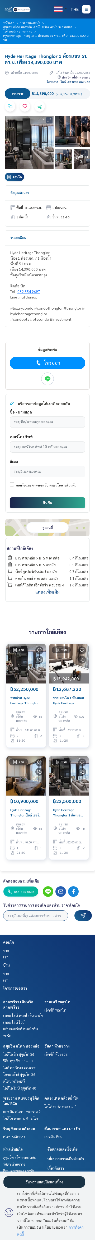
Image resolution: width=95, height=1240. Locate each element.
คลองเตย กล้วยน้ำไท (61, 1098)
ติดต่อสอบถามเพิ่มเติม (21, 881)
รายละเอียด (18, 238)
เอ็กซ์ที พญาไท (55, 1010)
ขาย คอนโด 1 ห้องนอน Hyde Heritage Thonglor (68, 701)
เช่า (5, 956)
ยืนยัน (47, 502)
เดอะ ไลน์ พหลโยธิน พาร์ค (23, 1015)
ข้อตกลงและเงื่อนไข (63, 1149)
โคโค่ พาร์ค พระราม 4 (60, 1106)
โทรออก (52, 363)
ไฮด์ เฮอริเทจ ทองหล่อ (17, 31)
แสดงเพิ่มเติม (47, 592)
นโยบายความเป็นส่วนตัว (66, 1158)
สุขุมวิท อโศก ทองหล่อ (21, 1046)
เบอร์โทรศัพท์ (21, 436)
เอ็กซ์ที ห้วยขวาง (56, 1054)
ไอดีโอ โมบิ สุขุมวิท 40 (19, 1088)
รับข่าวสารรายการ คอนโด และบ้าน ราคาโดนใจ (41, 905)
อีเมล (14, 461)
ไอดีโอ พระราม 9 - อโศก (21, 1118)
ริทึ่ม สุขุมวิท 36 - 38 (18, 1060)
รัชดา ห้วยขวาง (57, 1046)
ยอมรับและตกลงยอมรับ (32, 485)
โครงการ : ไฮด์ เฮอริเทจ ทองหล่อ (68, 82)
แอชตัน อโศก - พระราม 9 (22, 1111)
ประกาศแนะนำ (30, 23)
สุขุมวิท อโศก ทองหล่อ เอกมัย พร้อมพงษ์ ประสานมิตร (37, 27)
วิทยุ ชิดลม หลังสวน (19, 1128)
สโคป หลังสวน (14, 1136)
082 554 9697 (28, 291)
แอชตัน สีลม (53, 1136)
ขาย (6, 950)
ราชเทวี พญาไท (57, 1001)
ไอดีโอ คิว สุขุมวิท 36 (18, 1054)
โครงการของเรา (15, 988)
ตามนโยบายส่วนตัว (62, 485)
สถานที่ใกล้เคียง (20, 548)
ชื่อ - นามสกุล (21, 412)
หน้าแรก (8, 23)
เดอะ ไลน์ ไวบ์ (14, 1022)
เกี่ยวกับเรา (56, 1168)
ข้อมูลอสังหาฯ (19, 193)
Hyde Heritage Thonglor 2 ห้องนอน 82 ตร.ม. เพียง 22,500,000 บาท (68, 813)
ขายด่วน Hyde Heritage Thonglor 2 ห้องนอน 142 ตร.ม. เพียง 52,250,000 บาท (25, 701)
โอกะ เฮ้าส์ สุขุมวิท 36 (19, 1074)
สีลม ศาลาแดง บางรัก (62, 1128)
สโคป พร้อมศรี (14, 1081)
